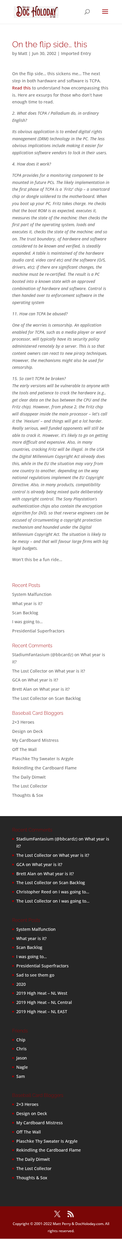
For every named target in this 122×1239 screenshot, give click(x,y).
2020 (21, 984)
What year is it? (27, 603)
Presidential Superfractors (38, 631)
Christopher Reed (33, 892)
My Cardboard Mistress (35, 740)
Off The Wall (24, 749)
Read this (21, 88)
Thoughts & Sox (27, 795)
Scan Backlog (25, 612)
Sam (20, 1076)
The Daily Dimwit (29, 777)
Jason (21, 1058)
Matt (22, 53)
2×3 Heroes (23, 722)
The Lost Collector (29, 786)
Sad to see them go (35, 975)
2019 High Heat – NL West (41, 993)
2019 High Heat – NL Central (44, 1002)
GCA (16, 680)
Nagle (22, 1067)
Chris (21, 1048)
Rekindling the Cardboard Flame (44, 768)
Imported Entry (76, 53)
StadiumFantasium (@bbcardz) (42, 654)
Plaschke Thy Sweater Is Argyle (42, 758)
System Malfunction (32, 594)
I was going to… (27, 621)
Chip (20, 1040)
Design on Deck (27, 731)
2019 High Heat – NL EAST (41, 1011)
